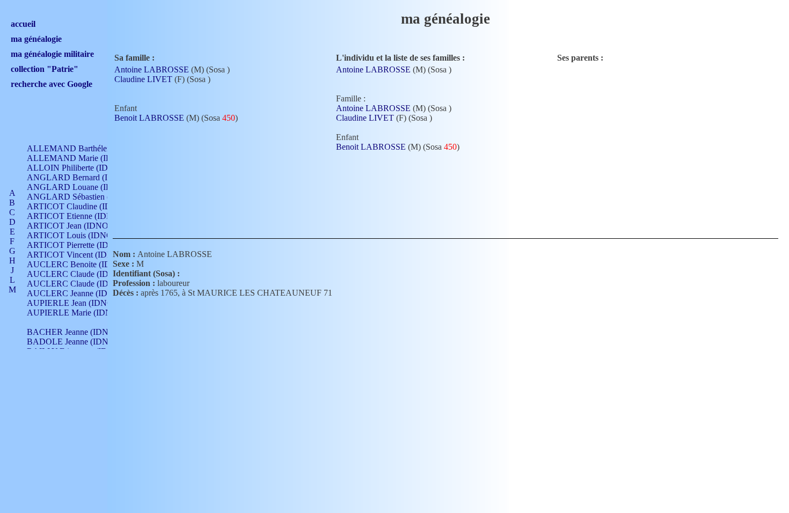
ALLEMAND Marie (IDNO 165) (85, 158)
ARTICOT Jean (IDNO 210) (76, 225)
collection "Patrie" (44, 69)
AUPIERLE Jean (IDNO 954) (79, 302)
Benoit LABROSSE (149, 117)
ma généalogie (36, 38)
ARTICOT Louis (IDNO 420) (78, 235)
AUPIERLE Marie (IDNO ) (75, 312)
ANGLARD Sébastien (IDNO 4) (84, 196)
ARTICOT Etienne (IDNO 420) (82, 216)
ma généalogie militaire (52, 53)
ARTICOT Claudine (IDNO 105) (84, 206)
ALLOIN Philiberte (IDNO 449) (82, 167)
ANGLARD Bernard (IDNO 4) (81, 177)
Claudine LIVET (143, 79)
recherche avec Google (51, 84)
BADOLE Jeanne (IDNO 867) (80, 341)
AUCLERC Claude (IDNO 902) (83, 274)
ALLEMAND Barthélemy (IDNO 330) (94, 148)
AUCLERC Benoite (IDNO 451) (84, 264)
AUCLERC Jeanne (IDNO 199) (82, 293)
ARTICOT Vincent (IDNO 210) (82, 254)
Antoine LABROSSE (151, 69)
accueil (23, 23)
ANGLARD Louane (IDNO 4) (80, 187)
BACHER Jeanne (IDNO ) (73, 331)
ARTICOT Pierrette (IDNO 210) (83, 245)
